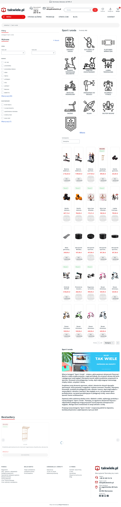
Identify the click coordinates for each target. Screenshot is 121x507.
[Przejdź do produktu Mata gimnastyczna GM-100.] (66, 236)
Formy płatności (6, 478)
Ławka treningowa (108, 71)
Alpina (6, 76)
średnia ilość (8, 115)
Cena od (3, 50)
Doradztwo (72, 473)
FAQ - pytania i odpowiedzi (9, 471)
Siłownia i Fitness (108, 93)
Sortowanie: (65, 138)
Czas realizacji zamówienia (9, 482)
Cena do (34, 50)
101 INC (6, 62)
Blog (70, 477)
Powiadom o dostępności (91, 178)
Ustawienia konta (29, 471)
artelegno (7, 79)
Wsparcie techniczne (75, 475)
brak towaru (8, 105)
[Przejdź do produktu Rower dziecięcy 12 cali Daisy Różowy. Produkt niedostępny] (102, 275)
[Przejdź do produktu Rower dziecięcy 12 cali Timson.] (66, 315)
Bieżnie (70, 113)
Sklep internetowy (58, 504)
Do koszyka (67, 179)
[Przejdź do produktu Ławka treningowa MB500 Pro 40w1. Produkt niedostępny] (115, 197)
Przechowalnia (28, 473)
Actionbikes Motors (10, 69)
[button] (95, 10)
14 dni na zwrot (51, 471)
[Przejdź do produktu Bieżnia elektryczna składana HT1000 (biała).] (66, 157)
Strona (95, 343)
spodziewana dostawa (10, 111)
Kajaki (89, 113)
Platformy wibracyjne (108, 50)
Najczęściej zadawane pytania (10, 475)
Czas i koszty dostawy (7, 480)
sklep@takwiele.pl (106, 483)
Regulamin (4, 470)
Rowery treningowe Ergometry (70, 72)
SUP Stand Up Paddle (89, 50)
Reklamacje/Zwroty (52, 473)
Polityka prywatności (7, 473)
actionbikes (7, 66)
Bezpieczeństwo (6, 477)
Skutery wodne (108, 113)
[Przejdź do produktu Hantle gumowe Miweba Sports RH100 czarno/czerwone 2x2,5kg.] (115, 157)
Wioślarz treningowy (70, 93)
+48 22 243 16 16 (105, 478)
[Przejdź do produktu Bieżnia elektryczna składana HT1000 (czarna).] (78, 157)
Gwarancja (50, 470)
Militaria (82, 133)
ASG (5, 82)
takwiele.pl (6, 25)
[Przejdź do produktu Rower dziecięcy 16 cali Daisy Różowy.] (90, 315)
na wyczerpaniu (9, 108)
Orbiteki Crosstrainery (89, 71)
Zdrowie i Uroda (70, 50)
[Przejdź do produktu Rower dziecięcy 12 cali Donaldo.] (115, 275)
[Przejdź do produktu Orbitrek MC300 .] (66, 275)
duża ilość (7, 118)
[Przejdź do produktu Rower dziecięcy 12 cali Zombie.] (78, 315)
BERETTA (7, 93)
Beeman (6, 89)
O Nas (71, 471)
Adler (6, 72)
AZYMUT (6, 86)
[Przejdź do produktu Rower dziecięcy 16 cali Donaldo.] (102, 315)
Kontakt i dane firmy (75, 470)
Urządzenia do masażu (89, 93)
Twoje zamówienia (29, 470)
